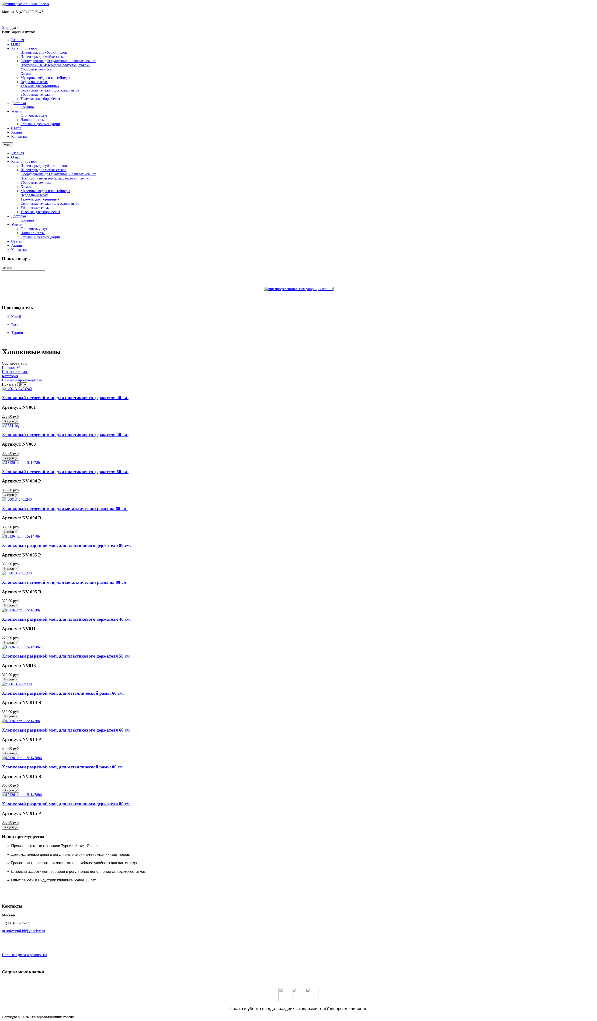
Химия (26, 187)
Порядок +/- (11, 368)
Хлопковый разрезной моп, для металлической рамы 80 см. (63, 766)
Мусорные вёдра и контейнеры (45, 191)
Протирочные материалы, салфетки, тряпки (55, 178)
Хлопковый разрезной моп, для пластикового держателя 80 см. (66, 545)
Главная (17, 153)
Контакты (19, 250)
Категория (10, 376)
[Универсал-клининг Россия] (25, 4)
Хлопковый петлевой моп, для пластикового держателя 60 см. (65, 471)
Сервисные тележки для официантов (50, 203)
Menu (7, 145)
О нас (15, 157)
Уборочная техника (36, 182)
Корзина (27, 220)
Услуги (16, 224)
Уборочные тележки (37, 208)
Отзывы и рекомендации (40, 237)
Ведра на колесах (34, 195)
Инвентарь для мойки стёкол (43, 170)
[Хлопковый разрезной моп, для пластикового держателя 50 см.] (22, 647)
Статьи (16, 241)
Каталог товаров (24, 161)
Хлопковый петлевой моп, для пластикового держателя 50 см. (65, 434)
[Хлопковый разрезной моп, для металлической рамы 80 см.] (22, 758)
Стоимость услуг (34, 229)
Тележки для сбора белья (40, 212)
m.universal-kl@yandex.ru (23, 931)
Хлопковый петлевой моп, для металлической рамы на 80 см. (65, 582)
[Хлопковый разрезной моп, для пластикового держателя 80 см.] (21, 536)
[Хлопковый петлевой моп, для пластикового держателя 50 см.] (11, 426)
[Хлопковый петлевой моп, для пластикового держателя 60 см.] (21, 463)
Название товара (15, 372)
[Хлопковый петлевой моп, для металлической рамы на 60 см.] (17, 499)
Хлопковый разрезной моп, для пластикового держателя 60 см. (66, 730)
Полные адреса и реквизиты (24, 955)
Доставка (18, 216)
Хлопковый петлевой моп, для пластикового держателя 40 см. (65, 397)
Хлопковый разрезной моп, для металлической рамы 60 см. (63, 693)
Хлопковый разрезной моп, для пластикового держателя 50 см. (66, 656)
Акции (16, 245)
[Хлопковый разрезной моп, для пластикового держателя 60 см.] (21, 721)
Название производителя (22, 380)
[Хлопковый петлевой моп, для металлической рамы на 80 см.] (17, 573)
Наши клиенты (33, 233)
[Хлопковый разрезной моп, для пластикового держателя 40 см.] (21, 610)
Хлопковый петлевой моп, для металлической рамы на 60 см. (65, 508)
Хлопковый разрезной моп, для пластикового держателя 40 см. (66, 619)
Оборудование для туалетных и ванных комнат (58, 174)
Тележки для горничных (40, 199)
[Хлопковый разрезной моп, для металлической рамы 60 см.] (17, 684)
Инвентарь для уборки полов (44, 166)
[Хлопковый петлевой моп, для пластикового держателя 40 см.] (17, 389)
